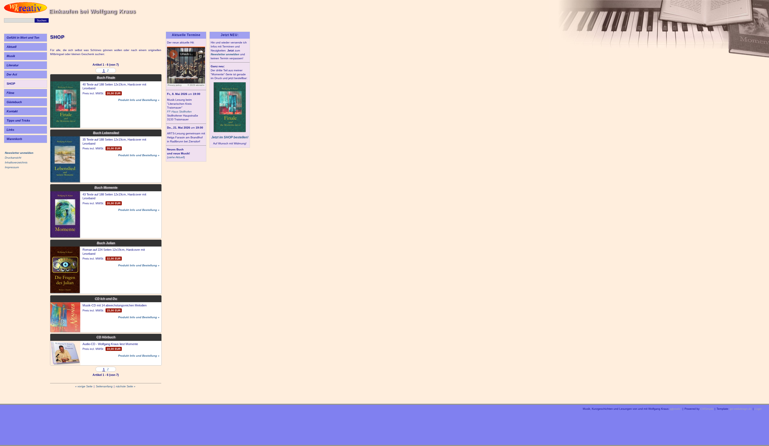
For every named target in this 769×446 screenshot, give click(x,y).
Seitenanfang (104, 386)
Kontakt (12, 111)
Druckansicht (13, 157)
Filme (10, 93)
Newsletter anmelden (225, 54)
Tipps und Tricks (18, 120)
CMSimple (706, 408)
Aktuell (11, 46)
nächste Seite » (125, 386)
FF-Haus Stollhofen (179, 111)
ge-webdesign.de (741, 408)
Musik (11, 56)
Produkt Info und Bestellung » (138, 100)
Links (10, 129)
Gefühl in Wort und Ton (23, 37)
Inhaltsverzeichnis (16, 162)
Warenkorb (14, 139)
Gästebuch (14, 102)
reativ (675, 408)
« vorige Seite (84, 386)
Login (758, 408)
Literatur (13, 65)
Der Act (12, 74)
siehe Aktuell (176, 157)
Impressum (12, 167)
